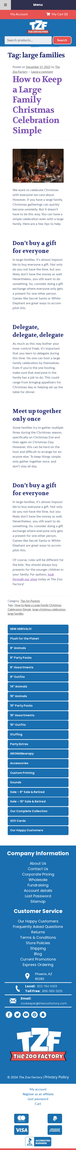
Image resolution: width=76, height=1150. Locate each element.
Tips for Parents (30, 601)
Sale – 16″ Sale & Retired (28, 801)
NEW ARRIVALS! (21, 629)
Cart (38, 1103)
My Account (19, 14)
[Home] (38, 33)
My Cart (59, 14)
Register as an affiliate (38, 1094)
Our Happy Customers (26, 830)
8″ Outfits (17, 677)
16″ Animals (18, 696)
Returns (38, 932)
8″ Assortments (21, 667)
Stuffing (16, 734)
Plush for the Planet (24, 639)
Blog (38, 953)
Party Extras (19, 744)
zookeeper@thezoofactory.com (44, 1003)
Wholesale (38, 879)
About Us (38, 863)
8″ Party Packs (21, 658)
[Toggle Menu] (5, 5)
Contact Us (38, 868)
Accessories (19, 763)
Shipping (38, 948)
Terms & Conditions (38, 937)
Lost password (38, 1099)
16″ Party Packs (21, 706)
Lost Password (38, 895)
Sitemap (38, 901)
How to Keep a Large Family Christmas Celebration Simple (37, 105)
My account (38, 1089)
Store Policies (38, 942)
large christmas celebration (48, 609)
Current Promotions (38, 959)
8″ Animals (18, 648)
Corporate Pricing (38, 874)
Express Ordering (38, 964)
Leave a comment (42, 72)
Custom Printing (22, 773)
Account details (38, 890)
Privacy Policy (57, 1077)
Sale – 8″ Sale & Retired (27, 792)
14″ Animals (18, 686)
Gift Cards (18, 821)
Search (62, 40)
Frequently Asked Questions (38, 926)
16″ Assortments (22, 715)
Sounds (15, 782)
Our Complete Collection (28, 811)
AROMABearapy (22, 753)
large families (16, 614)
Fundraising (38, 885)
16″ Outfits (18, 725)
